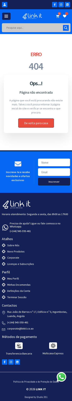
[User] (4, 4)
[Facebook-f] (54, 4)
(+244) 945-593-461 (20, 231)
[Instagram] (61, 4)
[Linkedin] (67, 4)
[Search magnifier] (66, 28)
